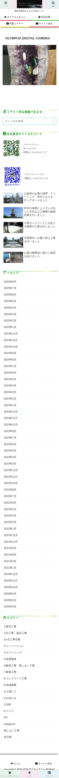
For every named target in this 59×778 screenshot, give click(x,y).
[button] (53, 121)
